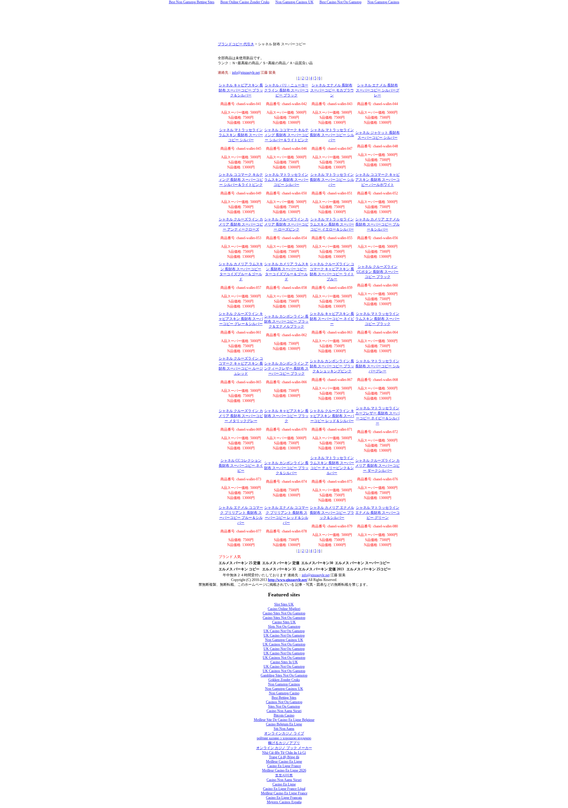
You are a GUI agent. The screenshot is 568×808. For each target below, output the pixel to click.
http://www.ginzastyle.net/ (287, 580)
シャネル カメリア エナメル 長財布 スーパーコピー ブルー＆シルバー (377, 224)
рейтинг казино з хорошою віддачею (284, 738)
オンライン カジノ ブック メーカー (284, 748)
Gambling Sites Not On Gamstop (284, 675)
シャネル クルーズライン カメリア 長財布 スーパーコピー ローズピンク (286, 224)
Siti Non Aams (284, 729)
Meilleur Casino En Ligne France (284, 793)
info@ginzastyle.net (246, 72)
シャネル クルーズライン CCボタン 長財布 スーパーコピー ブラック (377, 272)
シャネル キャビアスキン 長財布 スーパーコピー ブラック (286, 416)
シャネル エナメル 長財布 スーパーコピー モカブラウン (332, 90)
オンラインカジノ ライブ (284, 733)
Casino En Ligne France (284, 766)
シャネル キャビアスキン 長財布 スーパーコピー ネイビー (332, 319)
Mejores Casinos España (284, 802)
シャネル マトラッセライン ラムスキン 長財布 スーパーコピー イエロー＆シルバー (332, 224)
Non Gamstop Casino (284, 693)
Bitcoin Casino (284, 715)
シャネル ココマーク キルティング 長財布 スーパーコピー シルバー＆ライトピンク (286, 135)
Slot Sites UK (284, 604)
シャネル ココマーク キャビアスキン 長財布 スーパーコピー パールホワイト (377, 180)
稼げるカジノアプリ (284, 743)
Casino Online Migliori (284, 609)
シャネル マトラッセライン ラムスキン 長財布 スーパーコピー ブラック (377, 319)
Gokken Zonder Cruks (284, 680)
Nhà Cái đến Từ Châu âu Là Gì (284, 753)
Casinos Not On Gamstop (284, 702)
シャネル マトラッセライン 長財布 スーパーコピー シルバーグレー (377, 366)
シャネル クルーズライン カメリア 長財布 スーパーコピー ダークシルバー (377, 465)
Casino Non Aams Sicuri (284, 711)
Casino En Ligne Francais (284, 798)
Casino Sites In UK (284, 662)
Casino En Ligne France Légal (284, 789)
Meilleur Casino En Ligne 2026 (284, 770)
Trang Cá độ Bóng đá (284, 757)
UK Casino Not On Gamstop (284, 631)
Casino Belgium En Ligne (284, 724)
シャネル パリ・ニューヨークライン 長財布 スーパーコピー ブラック (286, 90)
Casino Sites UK (284, 622)
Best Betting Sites (284, 698)
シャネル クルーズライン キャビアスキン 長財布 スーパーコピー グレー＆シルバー (241, 319)
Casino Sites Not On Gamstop (284, 613)
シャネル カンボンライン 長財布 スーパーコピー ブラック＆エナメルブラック (286, 321)
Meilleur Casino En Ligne (284, 761)
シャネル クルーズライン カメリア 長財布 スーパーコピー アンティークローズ (241, 224)
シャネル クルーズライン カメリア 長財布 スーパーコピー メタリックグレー (241, 416)
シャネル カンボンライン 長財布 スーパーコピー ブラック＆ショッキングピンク (332, 366)
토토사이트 (284, 775)
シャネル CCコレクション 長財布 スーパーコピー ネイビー (241, 465)
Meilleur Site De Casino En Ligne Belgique (284, 720)
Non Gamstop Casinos (284, 684)
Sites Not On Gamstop (284, 706)
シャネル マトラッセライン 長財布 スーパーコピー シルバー (332, 135)
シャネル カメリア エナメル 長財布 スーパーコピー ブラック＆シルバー (332, 513)
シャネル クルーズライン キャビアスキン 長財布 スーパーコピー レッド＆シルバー (332, 416)
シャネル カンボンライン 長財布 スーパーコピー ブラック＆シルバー (286, 468)
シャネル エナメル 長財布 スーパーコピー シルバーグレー (377, 90)
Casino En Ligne (284, 784)
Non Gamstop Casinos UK (284, 640)
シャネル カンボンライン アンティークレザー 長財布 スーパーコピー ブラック (286, 368)
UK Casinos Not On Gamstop (284, 644)
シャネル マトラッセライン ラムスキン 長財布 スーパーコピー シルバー (241, 135)
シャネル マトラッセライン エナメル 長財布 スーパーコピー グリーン (377, 513)
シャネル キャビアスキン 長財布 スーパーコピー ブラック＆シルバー (241, 90)
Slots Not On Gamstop (284, 626)
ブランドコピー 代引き (236, 44)
